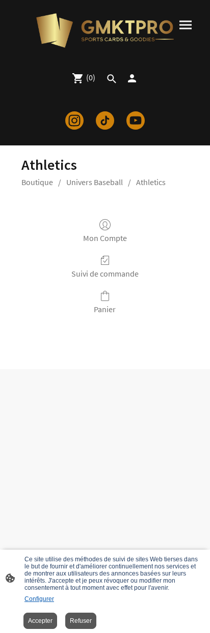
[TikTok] (105, 120)
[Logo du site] (105, 30)
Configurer (39, 598)
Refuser (81, 620)
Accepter (40, 620)
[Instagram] (74, 120)
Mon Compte (105, 238)
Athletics (151, 182)
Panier (105, 309)
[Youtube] (135, 120)
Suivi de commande (105, 273)
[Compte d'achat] (132, 78)
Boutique (37, 182)
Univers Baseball (94, 182)
